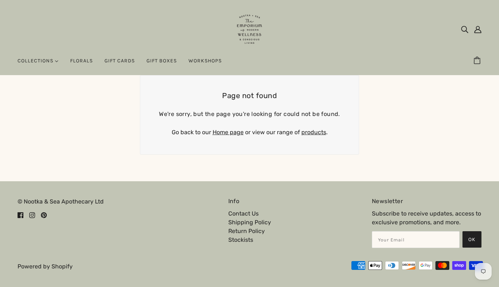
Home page (228, 132)
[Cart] (478, 61)
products (313, 132)
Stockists (240, 239)
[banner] (249, 28)
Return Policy (246, 231)
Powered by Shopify (45, 266)
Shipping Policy (249, 222)
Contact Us (243, 213)
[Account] (477, 29)
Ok (472, 239)
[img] (464, 29)
